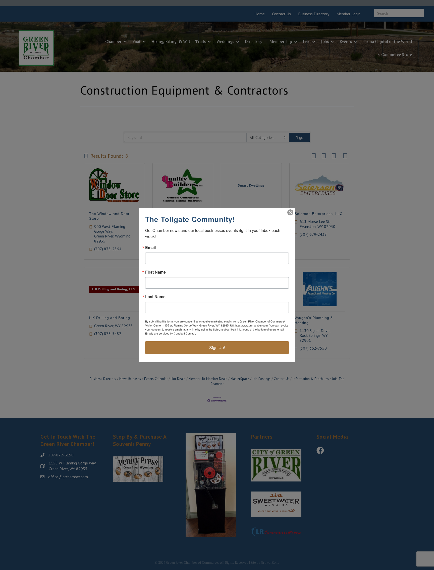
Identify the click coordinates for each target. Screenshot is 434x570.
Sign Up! (217, 347)
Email (150, 248)
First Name (155, 272)
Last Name (155, 297)
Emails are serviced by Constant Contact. (170, 333)
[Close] (290, 212)
